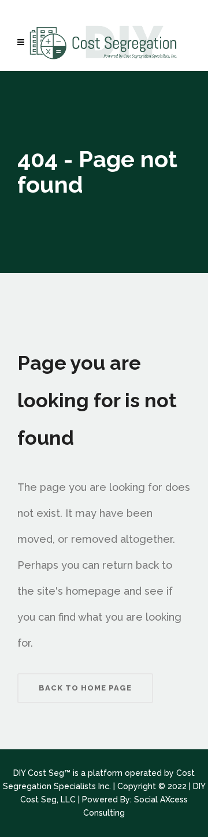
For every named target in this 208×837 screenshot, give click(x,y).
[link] (23, 42)
